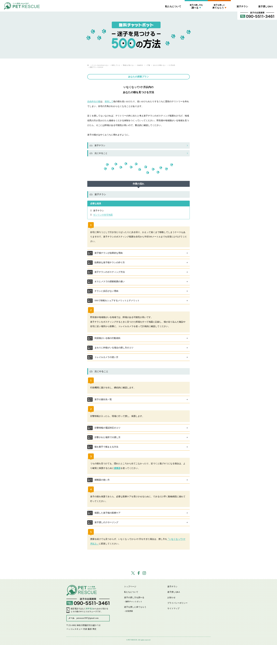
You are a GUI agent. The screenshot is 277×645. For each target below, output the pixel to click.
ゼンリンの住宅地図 (103, 215)
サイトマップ (173, 608)
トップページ (130, 586)
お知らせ (171, 597)
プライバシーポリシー (177, 603)
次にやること (98, 153)
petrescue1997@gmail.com (87, 618)
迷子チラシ (242, 6)
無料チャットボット (196, 14)
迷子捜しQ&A (265, 6)
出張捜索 (219, 14)
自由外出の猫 (93, 101)
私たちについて (173, 6)
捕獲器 (117, 468)
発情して (109, 101)
